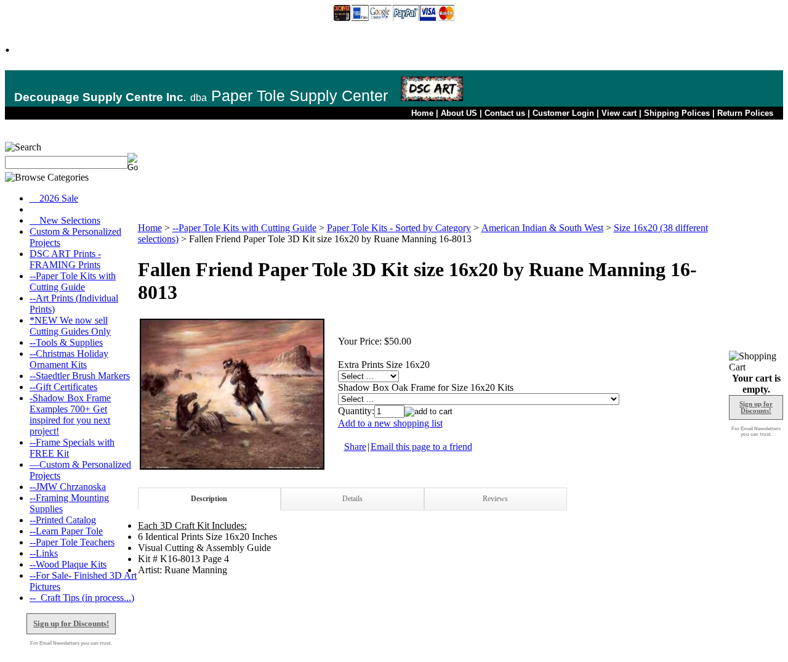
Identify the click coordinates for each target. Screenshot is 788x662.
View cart (619, 113)
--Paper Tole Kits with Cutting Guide (73, 281)
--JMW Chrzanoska (68, 486)
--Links (44, 553)
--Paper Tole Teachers (72, 542)
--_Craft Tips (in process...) (82, 597)
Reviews (495, 498)
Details (352, 498)
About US (459, 113)
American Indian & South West (542, 228)
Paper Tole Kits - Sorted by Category (399, 228)
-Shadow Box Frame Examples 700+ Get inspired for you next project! (70, 414)
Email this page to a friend (421, 446)
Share (355, 446)
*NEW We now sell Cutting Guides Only (70, 326)
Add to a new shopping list (390, 423)
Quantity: (356, 411)
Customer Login (563, 113)
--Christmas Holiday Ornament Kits (69, 359)
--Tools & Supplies (66, 342)
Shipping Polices (677, 113)
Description (209, 498)
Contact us (504, 113)
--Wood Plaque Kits (68, 564)
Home (422, 113)
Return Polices (745, 113)
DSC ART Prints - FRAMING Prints (65, 259)
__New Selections (65, 220)
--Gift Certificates (63, 387)
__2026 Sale (54, 198)
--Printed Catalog (63, 520)
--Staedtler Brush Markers (80, 375)
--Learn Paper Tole (66, 531)
